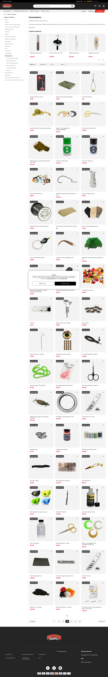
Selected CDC (85, 323)
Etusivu (4, 14)
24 (58, 621)
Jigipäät (7, 22)
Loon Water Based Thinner (88, 512)
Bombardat (7, 75)
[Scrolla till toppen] (67, 615)
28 (75, 621)
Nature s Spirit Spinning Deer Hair (90, 226)
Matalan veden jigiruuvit (10, 39)
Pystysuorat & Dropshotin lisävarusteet (14, 80)
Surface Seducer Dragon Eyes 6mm (38, 512)
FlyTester (32, 323)
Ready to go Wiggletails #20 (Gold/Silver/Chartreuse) (89, 544)
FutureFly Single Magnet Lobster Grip (65, 290)
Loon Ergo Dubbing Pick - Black (89, 354)
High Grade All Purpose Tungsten (90, 385)
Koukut (6, 19)
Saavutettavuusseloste (27, 654)
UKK (40, 658)
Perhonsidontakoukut (11, 68)
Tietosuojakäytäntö (10, 658)
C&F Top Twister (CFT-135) (56, 53)
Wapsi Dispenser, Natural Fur (63, 480)
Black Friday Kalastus (86, 662)
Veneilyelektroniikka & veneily (21, 11)
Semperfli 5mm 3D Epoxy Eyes (63, 354)
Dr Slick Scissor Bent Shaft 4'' (89, 128)
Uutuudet (83, 11)
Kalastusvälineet (7, 11)
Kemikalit (8, 70)
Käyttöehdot (9, 654)
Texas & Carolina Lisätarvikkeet (12, 77)
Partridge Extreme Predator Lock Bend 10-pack (66, 194)
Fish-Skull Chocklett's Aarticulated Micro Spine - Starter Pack (92, 607)
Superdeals (100, 11)
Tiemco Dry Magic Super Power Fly (64, 575)
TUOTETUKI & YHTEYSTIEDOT (26, 658)
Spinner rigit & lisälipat (10, 36)
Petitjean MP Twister (74, 53)
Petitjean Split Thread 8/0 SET (89, 449)
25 (63, 621)
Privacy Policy (51, 278)
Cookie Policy (63, 278)
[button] (95, 1)
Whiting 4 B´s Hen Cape (36, 607)
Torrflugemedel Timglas (61, 449)
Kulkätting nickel (34, 449)
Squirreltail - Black (34, 480)
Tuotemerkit (91, 11)
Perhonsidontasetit (10, 65)
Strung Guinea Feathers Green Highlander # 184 (92, 258)
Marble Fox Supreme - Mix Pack (63, 607)
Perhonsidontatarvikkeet (12, 63)
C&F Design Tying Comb (36, 53)
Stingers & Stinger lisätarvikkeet (12, 24)
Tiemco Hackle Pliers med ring (37, 257)
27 (71, 621)
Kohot (6, 48)
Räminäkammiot (8, 72)
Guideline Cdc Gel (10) (93, 53)
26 (67, 621)
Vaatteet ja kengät (34, 11)
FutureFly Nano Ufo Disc (88, 290)
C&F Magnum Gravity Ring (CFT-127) (65, 416)
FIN (8, 1)
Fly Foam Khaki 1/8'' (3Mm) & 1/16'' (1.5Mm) (66, 226)
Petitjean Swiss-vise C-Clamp (63, 323)
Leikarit (6, 34)
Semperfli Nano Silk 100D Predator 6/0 (39, 226)
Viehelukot (7, 31)
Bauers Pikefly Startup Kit (36, 193)
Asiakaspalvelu (79, 1)
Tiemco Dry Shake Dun (87, 160)
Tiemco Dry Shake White (62, 160)
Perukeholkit (8, 51)
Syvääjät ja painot (9, 29)
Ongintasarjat (8, 53)
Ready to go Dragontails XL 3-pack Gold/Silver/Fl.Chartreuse (38, 291)
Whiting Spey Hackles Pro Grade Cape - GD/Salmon (39, 417)
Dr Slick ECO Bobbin (87, 96)
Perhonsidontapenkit (11, 60)
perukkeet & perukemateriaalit (12, 27)
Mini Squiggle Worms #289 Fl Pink (64, 385)
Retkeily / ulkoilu (45, 11)
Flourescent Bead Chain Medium (38, 385)
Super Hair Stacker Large (88, 193)
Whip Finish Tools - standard (37, 354)
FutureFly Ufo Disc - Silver (88, 416)
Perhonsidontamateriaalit (12, 58)
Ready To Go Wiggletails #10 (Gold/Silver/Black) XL (63, 129)
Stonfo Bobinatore (86, 480)
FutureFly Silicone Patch (35, 575)
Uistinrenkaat (8, 41)
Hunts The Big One (34, 543)
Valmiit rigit (7, 46)
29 (79, 621)
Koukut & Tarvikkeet (11, 14)
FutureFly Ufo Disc (86, 575)
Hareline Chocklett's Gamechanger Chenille (40, 128)
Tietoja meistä (42, 654)
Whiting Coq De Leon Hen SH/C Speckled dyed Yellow (40, 161)
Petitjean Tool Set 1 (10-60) (36, 96)
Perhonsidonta (8, 55)
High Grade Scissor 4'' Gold (62, 543)
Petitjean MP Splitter (61, 512)
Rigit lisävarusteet (9, 43)
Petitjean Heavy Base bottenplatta (64, 96)
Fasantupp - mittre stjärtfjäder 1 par (64, 257)
